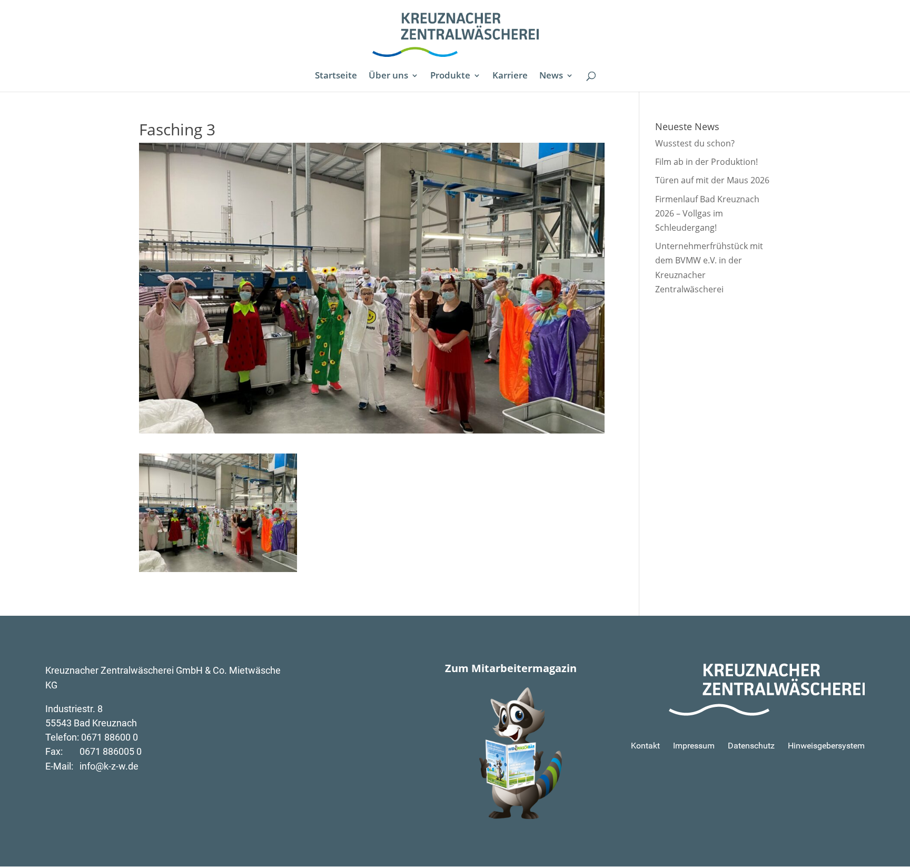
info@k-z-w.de (109, 766)
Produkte (450, 76)
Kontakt (645, 746)
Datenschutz (751, 746)
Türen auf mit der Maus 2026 (712, 180)
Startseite (336, 76)
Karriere (510, 76)
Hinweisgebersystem (826, 746)
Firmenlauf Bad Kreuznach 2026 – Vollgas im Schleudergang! (707, 213)
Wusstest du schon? (695, 143)
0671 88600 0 (109, 737)
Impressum (694, 746)
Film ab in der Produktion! (706, 162)
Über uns (388, 76)
